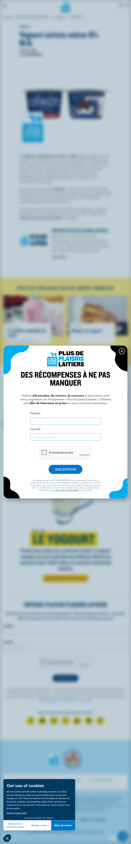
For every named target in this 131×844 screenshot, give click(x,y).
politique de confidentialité (66, 490)
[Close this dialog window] (122, 351)
